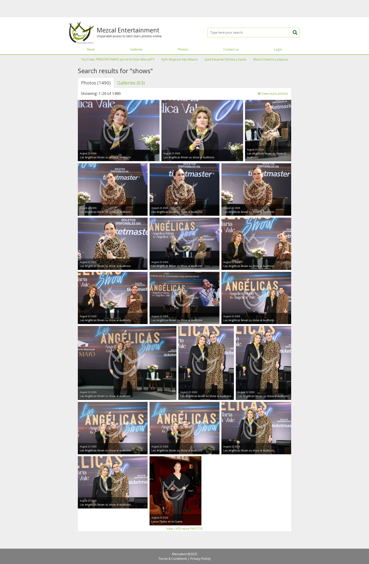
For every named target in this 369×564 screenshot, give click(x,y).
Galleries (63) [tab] (131, 83)
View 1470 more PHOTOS (184, 529)
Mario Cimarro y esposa (270, 59)
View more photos (274, 93)
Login (278, 49)
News (91, 49)
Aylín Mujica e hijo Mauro (179, 59)
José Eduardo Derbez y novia (225, 59)
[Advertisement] (184, 8)
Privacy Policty (200, 559)
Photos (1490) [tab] (96, 83)
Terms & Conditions (172, 559)
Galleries (136, 49)
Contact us (231, 49)
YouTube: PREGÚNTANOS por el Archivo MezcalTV (118, 59)
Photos (183, 49)
